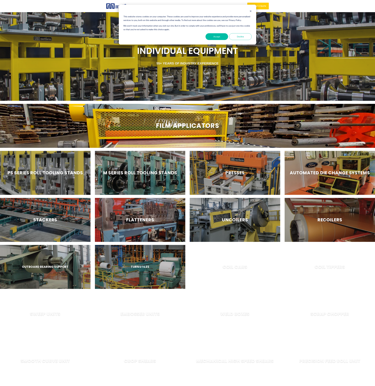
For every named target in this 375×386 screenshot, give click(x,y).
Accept (216, 36)
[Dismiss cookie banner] (251, 11)
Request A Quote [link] (258, 6)
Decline (240, 36)
